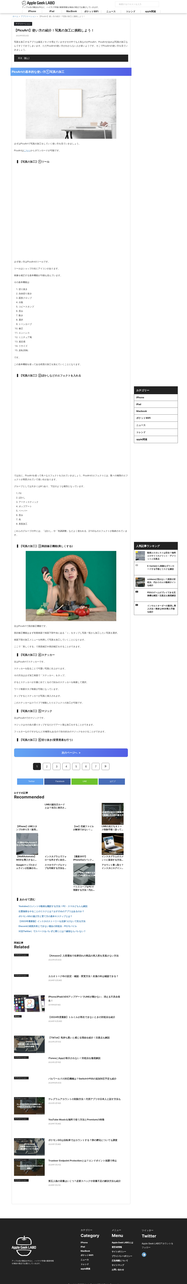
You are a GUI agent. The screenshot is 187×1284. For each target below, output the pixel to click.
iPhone (32, 11)
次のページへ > (71, 752)
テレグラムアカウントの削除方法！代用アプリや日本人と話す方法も (84, 1099)
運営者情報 (117, 1247)
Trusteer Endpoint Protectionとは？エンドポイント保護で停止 (82, 1160)
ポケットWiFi (91, 11)
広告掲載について (120, 1260)
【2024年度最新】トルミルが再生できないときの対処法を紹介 (81, 1017)
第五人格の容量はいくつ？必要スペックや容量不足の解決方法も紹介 (84, 1180)
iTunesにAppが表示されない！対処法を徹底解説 (74, 1058)
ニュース (111, 11)
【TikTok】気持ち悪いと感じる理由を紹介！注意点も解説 (79, 1037)
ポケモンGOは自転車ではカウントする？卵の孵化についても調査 (82, 1140)
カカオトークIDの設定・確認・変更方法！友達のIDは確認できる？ (83, 976)
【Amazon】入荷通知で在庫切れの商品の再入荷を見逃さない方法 (83, 955)
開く (27, 58)
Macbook (141, 411)
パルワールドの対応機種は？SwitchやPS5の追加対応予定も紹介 (82, 1078)
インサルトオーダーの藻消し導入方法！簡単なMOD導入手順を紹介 (161, 608)
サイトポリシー (119, 1251)
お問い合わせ (118, 1269)
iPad (51, 11)
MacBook (71, 11)
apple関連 (150, 11)
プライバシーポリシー (122, 1256)
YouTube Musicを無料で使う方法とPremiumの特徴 (76, 1119)
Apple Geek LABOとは (122, 1242)
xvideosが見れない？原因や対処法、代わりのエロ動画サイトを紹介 (161, 582)
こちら (27, 150)
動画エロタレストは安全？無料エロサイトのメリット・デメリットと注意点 (161, 555)
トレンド (130, 11)
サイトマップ (118, 1265)
